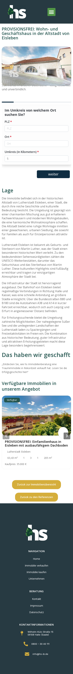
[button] (51, 12)
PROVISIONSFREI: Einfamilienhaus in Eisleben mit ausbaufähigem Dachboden (36, 443)
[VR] (63, 432)
